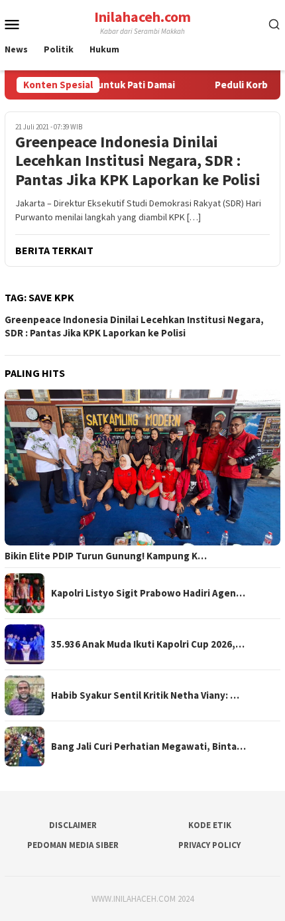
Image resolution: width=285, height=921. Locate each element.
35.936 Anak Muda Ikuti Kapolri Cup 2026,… (148, 644)
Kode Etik (209, 825)
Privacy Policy (209, 845)
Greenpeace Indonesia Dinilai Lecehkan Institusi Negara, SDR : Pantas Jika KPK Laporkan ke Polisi (137, 161)
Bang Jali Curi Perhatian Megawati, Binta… (148, 746)
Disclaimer (73, 825)
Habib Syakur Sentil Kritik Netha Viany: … (145, 695)
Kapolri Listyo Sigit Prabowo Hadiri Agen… (148, 593)
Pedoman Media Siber (73, 845)
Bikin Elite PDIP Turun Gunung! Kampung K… (106, 556)
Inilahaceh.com (142, 16)
